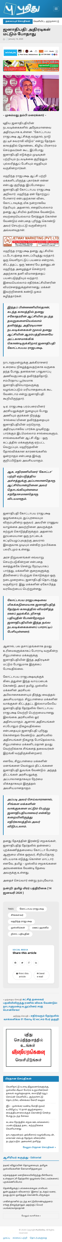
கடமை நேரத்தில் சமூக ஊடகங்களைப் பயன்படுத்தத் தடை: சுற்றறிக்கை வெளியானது (27, 1125)
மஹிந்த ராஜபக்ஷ (21, 921)
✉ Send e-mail (40, 975)
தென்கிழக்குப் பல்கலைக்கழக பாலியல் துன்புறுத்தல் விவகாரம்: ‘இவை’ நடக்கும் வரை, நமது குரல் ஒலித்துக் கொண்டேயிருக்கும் (29, 1192)
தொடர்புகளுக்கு (38, 1238)
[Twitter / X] (22, 962)
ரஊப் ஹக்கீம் (40, 928)
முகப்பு (6, 1238)
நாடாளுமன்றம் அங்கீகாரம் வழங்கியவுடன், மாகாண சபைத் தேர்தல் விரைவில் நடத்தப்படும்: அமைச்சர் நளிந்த (30, 1138)
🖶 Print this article (22, 975)
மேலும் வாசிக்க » (31, 1216)
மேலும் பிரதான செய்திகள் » (39, 1147)
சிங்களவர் (17, 915)
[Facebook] (15, 962)
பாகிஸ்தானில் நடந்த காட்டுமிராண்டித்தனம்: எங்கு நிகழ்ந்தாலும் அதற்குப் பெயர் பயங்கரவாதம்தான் (28, 1205)
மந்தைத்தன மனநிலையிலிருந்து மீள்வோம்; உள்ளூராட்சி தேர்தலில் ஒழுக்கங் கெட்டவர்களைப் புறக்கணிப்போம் (31, 1178)
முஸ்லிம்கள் (18, 928)
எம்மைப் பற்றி (20, 1238)
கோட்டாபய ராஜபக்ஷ (32, 909)
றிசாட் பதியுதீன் (20, 934)
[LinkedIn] (36, 962)
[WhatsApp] (29, 962)
